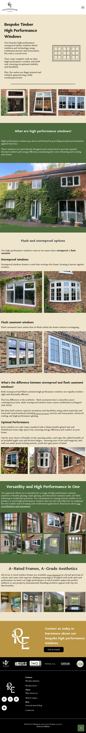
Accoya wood (42, 413)
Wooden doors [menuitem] (31, 686)
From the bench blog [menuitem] (33, 705)
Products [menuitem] (28, 677)
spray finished (53, 574)
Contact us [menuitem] (29, 710)
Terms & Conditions (43, 726)
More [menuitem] (27, 702)
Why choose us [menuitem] (31, 693)
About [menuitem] (27, 690)
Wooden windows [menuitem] (32, 681)
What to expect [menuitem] (31, 698)
